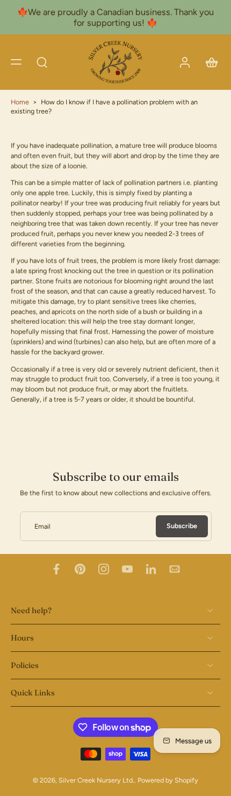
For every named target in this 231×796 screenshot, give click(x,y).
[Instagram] (104, 569)
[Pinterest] (80, 569)
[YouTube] (127, 569)
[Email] (174, 569)
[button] (16, 62)
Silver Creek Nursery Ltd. (96, 781)
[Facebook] (56, 569)
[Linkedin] (151, 569)
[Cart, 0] (208, 62)
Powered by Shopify (168, 781)
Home (20, 102)
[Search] (42, 62)
